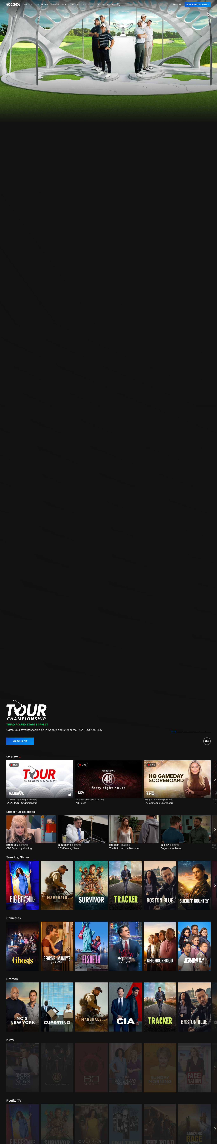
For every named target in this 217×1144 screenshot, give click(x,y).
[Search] (118, 4)
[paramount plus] (13, 4)
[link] (198, 4)
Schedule (88, 4)
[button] (39, 784)
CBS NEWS (42, 4)
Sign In (176, 4)
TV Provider (105, 4)
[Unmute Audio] (207, 741)
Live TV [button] (74, 4)
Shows (28, 4)
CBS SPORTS (58, 4)
